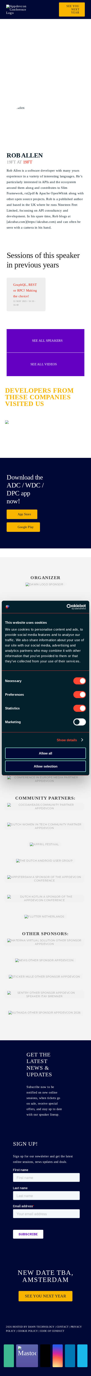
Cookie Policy (28, 1331)
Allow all (45, 753)
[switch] (79, 694)
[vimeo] (82, 1355)
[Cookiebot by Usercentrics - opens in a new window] (66, 607)
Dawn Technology (41, 1326)
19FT (27, 162)
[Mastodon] (27, 1355)
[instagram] (58, 1355)
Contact (63, 1326)
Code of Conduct (52, 1331)
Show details (67, 740)
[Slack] (9, 1355)
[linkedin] (70, 1355)
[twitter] (45, 1355)
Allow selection (45, 766)
